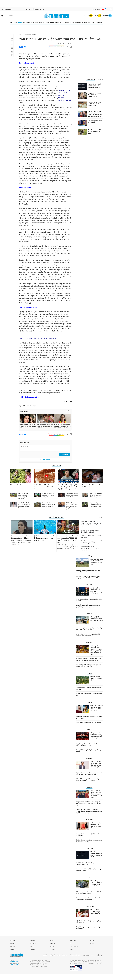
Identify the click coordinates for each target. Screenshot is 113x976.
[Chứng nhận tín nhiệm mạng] (76, 968)
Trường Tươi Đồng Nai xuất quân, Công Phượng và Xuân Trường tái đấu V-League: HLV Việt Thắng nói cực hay (89, 811)
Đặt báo (45, 955)
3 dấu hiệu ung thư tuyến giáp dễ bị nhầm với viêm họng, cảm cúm (96, 825)
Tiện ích (36, 9)
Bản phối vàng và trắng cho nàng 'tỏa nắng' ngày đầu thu (88, 927)
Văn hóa (62, 22)
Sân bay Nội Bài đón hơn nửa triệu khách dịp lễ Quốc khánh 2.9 (96, 618)
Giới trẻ (47, 22)
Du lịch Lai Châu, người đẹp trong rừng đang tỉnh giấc (88, 688)
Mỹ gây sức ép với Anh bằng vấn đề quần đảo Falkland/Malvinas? (96, 590)
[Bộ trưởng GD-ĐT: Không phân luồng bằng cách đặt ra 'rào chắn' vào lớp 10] (82, 765)
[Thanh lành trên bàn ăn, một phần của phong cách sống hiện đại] (82, 913)
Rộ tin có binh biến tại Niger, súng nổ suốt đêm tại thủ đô (89, 599)
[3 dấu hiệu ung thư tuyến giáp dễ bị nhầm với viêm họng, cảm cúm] (82, 826)
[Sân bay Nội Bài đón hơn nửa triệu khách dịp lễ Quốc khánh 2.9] (82, 620)
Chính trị (15, 22)
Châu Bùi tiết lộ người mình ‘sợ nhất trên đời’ (88, 722)
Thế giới (25, 22)
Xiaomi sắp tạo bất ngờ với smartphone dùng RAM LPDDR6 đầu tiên (96, 854)
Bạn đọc (92, 940)
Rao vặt (92, 943)
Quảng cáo (52, 955)
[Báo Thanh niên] (16, 955)
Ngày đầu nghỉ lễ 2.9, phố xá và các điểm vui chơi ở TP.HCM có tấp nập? (88, 744)
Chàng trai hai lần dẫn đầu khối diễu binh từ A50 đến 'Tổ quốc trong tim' (96, 735)
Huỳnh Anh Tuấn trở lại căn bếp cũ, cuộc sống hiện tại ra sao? (89, 717)
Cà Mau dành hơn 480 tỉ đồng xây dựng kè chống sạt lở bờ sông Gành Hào (88, 634)
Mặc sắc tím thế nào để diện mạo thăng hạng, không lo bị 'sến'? (89, 921)
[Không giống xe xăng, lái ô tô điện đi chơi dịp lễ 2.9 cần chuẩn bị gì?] (82, 884)
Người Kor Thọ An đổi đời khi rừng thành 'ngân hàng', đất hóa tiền (96, 561)
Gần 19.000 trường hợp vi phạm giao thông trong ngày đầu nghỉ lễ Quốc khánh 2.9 (88, 577)
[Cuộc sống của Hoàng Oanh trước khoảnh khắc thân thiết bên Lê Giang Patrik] (82, 709)
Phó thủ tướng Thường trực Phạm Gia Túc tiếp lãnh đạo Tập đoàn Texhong (89, 628)
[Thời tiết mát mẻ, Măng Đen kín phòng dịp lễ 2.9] (82, 680)
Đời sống (35, 22)
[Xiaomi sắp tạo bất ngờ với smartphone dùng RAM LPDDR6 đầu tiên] (82, 855)
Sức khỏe (41, 22)
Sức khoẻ (32, 943)
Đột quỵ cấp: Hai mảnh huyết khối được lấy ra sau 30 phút (89, 834)
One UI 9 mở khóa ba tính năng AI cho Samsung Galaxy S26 (86, 863)
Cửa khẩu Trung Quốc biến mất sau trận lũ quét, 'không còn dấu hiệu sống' (88, 606)
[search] (16, 15)
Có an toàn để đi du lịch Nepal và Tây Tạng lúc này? (89, 694)
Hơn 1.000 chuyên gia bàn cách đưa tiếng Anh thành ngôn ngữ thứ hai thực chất (89, 779)
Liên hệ (42, 9)
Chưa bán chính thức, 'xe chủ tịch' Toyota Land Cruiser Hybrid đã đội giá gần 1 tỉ (89, 898)
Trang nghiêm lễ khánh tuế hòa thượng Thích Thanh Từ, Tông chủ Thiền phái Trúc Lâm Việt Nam (96, 650)
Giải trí (67, 22)
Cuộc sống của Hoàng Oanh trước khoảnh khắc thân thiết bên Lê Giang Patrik (96, 708)
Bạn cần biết (29, 9)
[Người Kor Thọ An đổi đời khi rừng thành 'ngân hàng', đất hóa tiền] (82, 562)
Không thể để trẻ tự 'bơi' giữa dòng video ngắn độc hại (89, 750)
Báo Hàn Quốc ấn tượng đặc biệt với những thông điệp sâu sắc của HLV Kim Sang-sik (96, 794)
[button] (12, 36)
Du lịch (57, 22)
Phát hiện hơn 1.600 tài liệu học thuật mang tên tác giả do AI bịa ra (89, 869)
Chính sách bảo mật (74, 955)
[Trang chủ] (11, 22)
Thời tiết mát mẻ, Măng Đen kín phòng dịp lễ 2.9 (96, 678)
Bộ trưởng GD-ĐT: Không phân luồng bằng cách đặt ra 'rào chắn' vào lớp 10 (96, 764)
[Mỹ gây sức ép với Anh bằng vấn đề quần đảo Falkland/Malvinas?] (82, 591)
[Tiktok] (108, 9)
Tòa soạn (64, 955)
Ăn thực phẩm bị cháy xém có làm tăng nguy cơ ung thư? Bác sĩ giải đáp (89, 840)
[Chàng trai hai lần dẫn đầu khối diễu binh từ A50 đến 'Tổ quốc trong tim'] (82, 736)
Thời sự (20, 22)
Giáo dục (51, 22)
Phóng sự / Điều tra (30, 34)
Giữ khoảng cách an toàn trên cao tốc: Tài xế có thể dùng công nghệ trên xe (89, 892)
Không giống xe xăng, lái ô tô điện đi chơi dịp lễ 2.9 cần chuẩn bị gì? (96, 883)
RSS (58, 955)
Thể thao (71, 22)
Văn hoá (52, 943)
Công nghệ (78, 22)
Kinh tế (30, 22)
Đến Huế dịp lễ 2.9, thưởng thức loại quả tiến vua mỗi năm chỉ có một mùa (88, 665)
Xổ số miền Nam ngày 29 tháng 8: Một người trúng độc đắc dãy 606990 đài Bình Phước (88, 659)
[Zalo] (111, 9)
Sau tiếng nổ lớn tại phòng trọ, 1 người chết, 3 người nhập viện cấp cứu (88, 571)
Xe (82, 22)
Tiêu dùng (91, 22)
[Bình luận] (12, 48)
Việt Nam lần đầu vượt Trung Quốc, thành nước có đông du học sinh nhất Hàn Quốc (89, 773)
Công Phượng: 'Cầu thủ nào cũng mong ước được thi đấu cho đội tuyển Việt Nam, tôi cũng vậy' (89, 803)
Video (85, 22)
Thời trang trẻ (98, 22)
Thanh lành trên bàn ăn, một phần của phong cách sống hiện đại (96, 912)
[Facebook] (105, 9)
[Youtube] (103, 9)
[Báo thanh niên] (56, 15)
